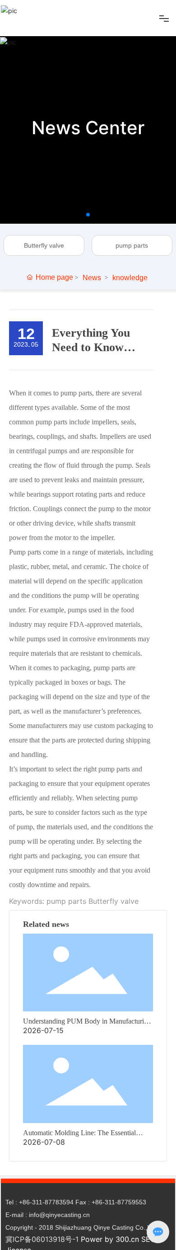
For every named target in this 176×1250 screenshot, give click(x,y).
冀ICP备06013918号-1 (42, 1239)
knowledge (130, 278)
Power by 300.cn (110, 1239)
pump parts (132, 245)
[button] (88, 214)
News (92, 278)
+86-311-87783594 (46, 1202)
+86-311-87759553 (119, 1202)
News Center (88, 128)
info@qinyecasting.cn (59, 1214)
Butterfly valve (44, 245)
